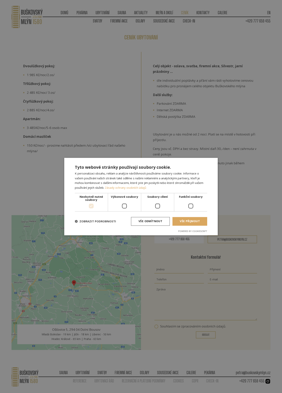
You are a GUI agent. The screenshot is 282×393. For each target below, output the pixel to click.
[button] (95, 221)
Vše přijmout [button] (190, 221)
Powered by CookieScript (192, 231)
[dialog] (141, 196)
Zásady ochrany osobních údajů (125, 188)
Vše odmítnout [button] (150, 221)
